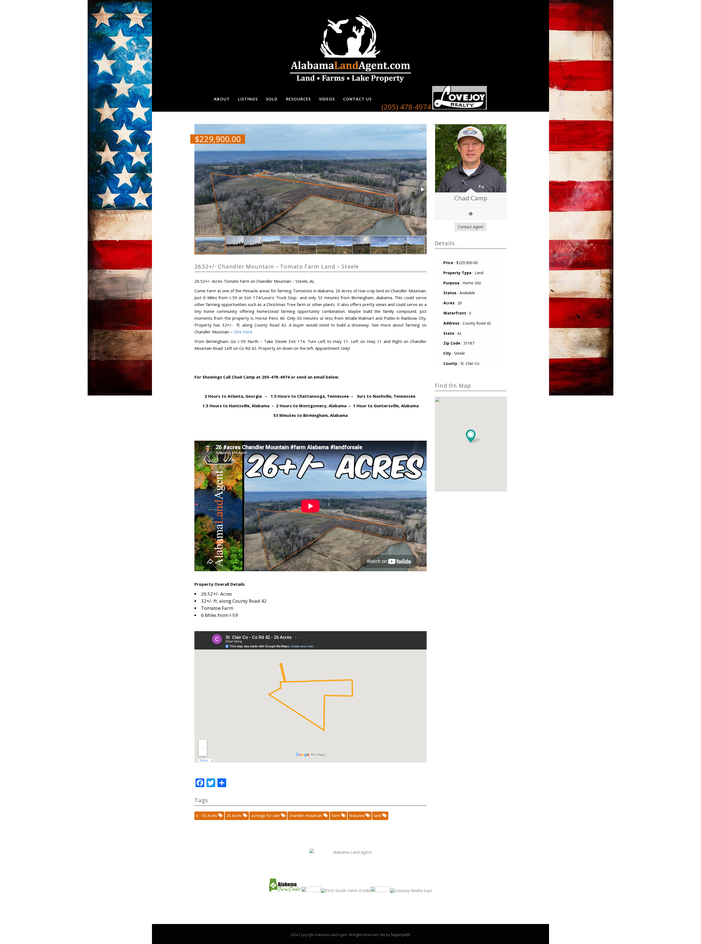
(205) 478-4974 (406, 107)
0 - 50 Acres (207, 815)
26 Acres (234, 815)
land (378, 815)
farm (336, 815)
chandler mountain (306, 815)
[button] (421, 129)
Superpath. (401, 934)
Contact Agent (470, 226)
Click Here (243, 331)
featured (357, 815)
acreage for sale (266, 815)
